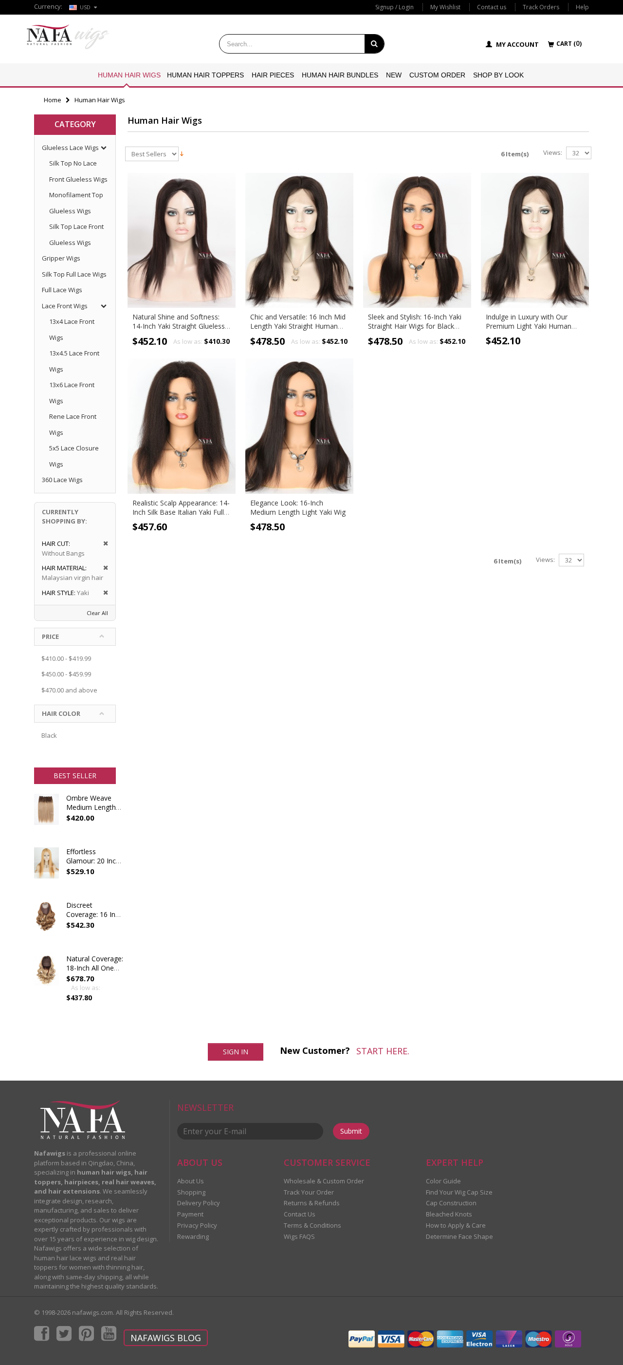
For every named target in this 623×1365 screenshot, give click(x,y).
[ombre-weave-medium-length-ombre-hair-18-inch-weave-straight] (46, 818)
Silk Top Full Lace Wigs (74, 274)
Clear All (97, 613)
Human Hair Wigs (129, 75)
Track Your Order (309, 1192)
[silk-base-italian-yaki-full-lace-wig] (182, 426)
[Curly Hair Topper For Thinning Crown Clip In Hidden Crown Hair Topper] (46, 978)
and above (69, 690)
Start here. (382, 1051)
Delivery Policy (198, 1202)
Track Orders (541, 7)
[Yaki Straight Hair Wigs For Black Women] (417, 240)
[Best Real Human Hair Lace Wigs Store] (68, 36)
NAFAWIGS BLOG (165, 1338)
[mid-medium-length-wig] (299, 426)
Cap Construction (451, 1202)
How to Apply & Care (456, 1225)
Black (49, 735)
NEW (394, 75)
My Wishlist (445, 7)
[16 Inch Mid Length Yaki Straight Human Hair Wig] (299, 240)
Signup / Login (394, 7)
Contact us (491, 7)
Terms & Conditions (312, 1225)
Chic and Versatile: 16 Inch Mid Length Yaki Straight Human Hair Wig (298, 326)
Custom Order (437, 75)
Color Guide (443, 1181)
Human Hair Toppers (205, 75)
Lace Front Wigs (65, 305)
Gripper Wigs (61, 258)
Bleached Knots (449, 1214)
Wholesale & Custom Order (324, 1181)
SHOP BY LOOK (498, 75)
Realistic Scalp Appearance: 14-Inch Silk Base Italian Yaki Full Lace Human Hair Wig (181, 512)
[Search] (374, 44)
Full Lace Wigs (62, 289)
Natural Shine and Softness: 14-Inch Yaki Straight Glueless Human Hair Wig (178, 326)
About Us (190, 1181)
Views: (552, 153)
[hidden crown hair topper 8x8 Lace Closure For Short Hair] (46, 925)
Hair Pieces (273, 75)
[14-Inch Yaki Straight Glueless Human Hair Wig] (182, 240)
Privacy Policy (197, 1225)
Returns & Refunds (312, 1202)
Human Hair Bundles (340, 75)
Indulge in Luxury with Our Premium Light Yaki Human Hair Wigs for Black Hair (528, 326)
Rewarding (193, 1236)
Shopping (191, 1192)
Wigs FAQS (299, 1236)
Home (52, 99)
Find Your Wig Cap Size (459, 1192)
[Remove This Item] (102, 543)
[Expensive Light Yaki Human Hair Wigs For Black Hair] (535, 240)
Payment (190, 1214)
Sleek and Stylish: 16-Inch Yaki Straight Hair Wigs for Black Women (414, 326)
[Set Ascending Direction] (181, 153)
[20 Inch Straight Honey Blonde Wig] (46, 871)
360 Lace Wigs (62, 479)
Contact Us (299, 1214)
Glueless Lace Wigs (70, 147)
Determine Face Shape (459, 1236)
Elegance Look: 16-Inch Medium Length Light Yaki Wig (298, 507)
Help (582, 7)
